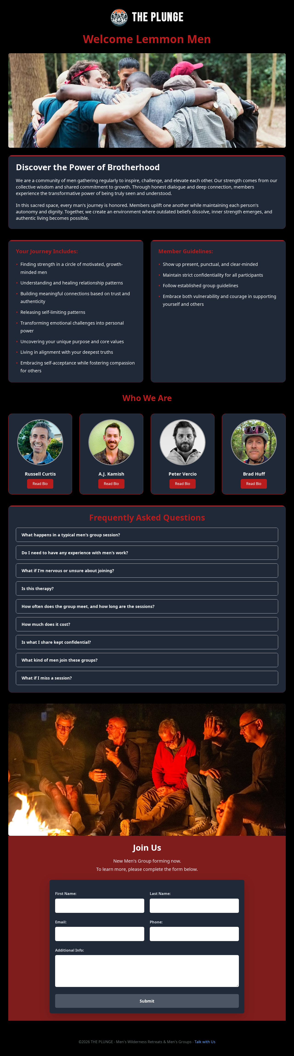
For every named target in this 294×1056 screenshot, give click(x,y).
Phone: (156, 922)
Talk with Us (205, 1041)
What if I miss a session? (47, 678)
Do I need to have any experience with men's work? (75, 552)
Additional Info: (69, 950)
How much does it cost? (46, 624)
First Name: (65, 893)
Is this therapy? (38, 588)
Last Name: (160, 893)
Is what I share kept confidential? (56, 642)
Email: (61, 922)
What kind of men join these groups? (60, 660)
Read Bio (40, 483)
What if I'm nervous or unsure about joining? (68, 570)
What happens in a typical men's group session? (71, 535)
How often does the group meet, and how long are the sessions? (88, 606)
